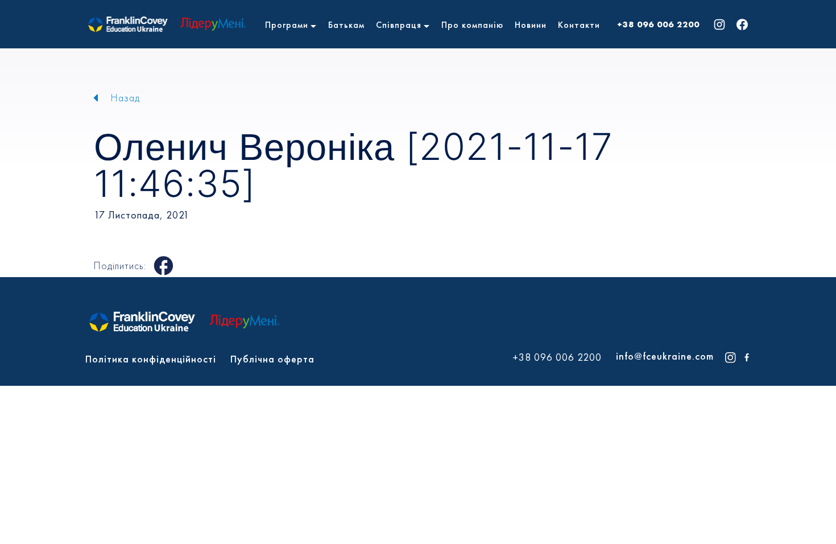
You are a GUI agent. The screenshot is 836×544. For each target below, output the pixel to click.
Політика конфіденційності (150, 358)
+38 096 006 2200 (658, 24)
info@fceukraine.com (665, 356)
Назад (125, 97)
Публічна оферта (272, 358)
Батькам (346, 24)
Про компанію (472, 24)
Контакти (579, 24)
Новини (531, 24)
